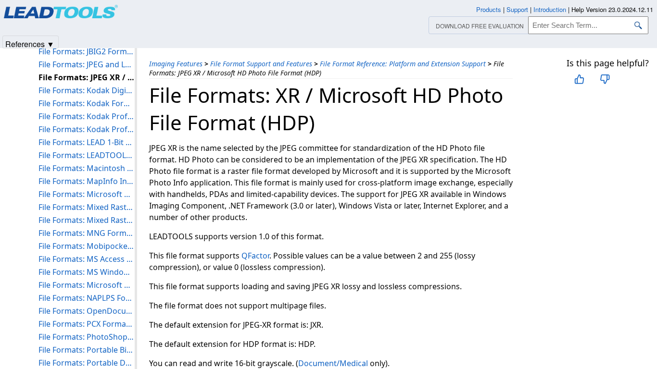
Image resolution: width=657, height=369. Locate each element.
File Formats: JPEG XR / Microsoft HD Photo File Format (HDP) (86, 77)
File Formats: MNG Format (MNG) (86, 233)
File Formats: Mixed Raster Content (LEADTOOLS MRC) (86, 207)
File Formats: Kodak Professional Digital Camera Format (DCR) (86, 116)
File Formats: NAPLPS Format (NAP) (86, 298)
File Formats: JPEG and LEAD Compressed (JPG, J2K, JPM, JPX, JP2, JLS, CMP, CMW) (86, 64)
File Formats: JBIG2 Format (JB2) (86, 51)
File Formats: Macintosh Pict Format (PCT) (86, 168)
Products (488, 9)
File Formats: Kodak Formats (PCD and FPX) (86, 103)
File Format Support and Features (261, 63)
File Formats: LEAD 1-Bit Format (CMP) (86, 142)
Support (517, 9)
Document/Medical (333, 363)
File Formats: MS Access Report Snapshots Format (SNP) (86, 259)
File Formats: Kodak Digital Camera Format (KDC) (86, 90)
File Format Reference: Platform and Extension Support (403, 63)
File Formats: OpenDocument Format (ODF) (86, 311)
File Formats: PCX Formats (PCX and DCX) (86, 324)
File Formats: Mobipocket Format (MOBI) (86, 246)
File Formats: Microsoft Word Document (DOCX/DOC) (86, 285)
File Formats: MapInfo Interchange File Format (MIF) (86, 181)
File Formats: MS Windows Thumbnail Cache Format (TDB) (86, 272)
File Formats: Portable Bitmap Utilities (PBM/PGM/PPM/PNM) (86, 349)
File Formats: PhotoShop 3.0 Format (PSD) (86, 337)
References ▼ (29, 43)
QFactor (255, 255)
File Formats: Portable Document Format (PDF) (86, 362)
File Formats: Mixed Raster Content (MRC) (86, 220)
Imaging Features (175, 63)
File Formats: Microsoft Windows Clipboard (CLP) (86, 194)
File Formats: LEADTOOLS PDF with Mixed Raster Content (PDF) (86, 155)
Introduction (549, 9)
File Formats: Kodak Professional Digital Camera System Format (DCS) (86, 129)
